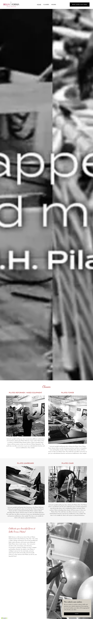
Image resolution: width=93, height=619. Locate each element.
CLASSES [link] (46, 4)
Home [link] (39, 4)
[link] (11, 4)
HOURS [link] (53, 4)
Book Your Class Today (79, 4)
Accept (77, 613)
